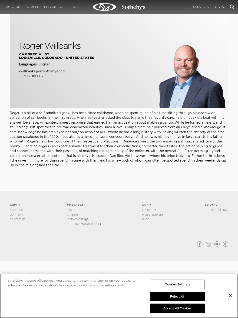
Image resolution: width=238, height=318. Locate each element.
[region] (119, 296)
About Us (16, 210)
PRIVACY (211, 205)
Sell (77, 7)
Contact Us (17, 219)
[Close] (230, 295)
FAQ (69, 210)
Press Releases (152, 214)
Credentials (150, 210)
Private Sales (56, 7)
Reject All (177, 296)
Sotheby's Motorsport (83, 224)
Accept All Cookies (177, 308)
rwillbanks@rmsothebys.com (42, 71)
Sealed (33, 7)
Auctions (14, 7)
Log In (218, 7)
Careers (72, 214)
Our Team (16, 214)
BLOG (145, 219)
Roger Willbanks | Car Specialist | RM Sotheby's (119, 7)
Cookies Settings (216, 210)
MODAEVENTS (76, 219)
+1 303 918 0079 (32, 76)
